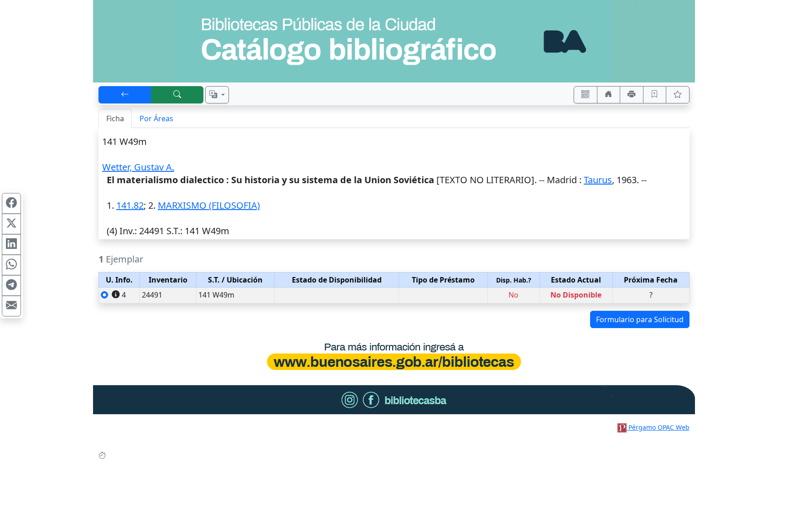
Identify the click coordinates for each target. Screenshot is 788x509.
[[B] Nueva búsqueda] (177, 94)
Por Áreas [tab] (156, 118)
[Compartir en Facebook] (11, 203)
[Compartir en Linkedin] (11, 244)
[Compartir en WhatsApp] (11, 264)
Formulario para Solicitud (640, 319)
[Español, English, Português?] (217, 94)
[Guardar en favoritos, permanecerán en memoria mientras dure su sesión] (655, 94)
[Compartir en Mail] (11, 305)
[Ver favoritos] (678, 94)
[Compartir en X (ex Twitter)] (11, 223)
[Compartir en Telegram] (11, 285)
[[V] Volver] (124, 94)
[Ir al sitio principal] (394, 41)
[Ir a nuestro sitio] (609, 94)
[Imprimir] (631, 94)
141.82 (130, 205)
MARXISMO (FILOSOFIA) (209, 205)
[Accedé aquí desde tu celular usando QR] (585, 94)
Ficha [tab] (115, 118)
